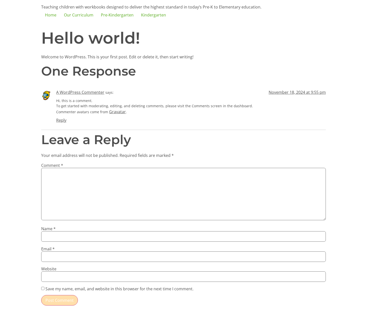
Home (50, 15)
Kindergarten (153, 15)
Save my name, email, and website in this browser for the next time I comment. (119, 289)
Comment (52, 165)
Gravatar (117, 111)
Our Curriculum (78, 15)
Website (48, 269)
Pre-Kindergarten (117, 15)
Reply (61, 120)
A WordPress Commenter (80, 92)
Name (48, 229)
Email (48, 249)
